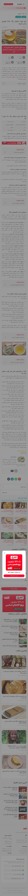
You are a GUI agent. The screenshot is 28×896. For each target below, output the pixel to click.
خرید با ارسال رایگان (14, 575)
